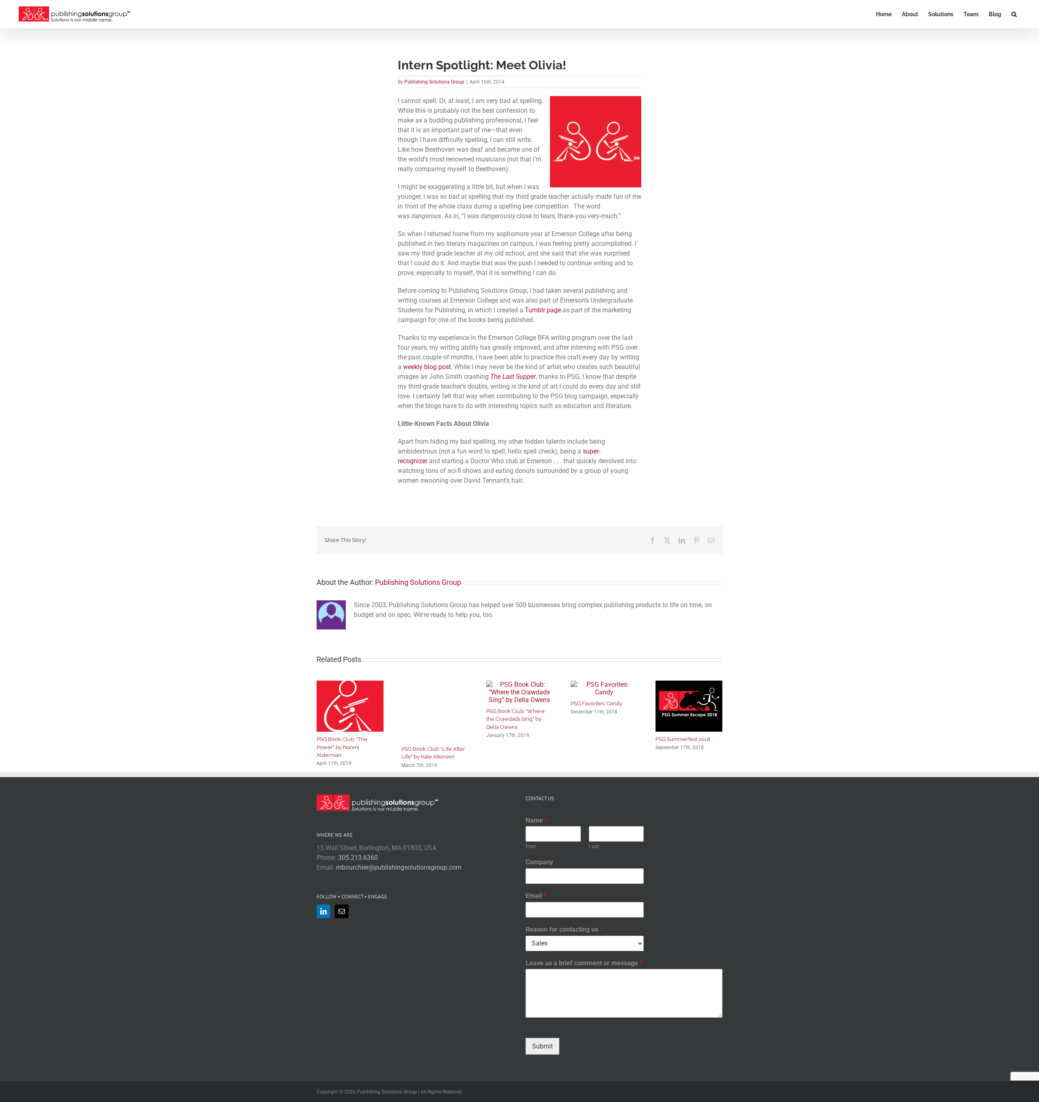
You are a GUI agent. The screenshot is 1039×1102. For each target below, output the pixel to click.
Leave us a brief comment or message (584, 963)
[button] (1014, 14)
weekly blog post (427, 367)
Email (536, 896)
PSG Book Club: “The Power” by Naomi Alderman (342, 747)
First (531, 846)
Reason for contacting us (564, 929)
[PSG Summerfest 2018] (688, 684)
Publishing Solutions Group (434, 82)
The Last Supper (513, 376)
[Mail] (342, 911)
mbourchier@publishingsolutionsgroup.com (398, 867)
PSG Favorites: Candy (596, 703)
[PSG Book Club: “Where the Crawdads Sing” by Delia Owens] (519, 684)
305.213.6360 (358, 857)
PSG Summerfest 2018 (682, 739)
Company (539, 862)
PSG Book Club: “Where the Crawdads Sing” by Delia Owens (515, 719)
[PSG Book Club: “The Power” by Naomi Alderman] (350, 684)
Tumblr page (543, 310)
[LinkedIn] (323, 911)
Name (537, 820)
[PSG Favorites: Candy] (604, 684)
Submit (542, 1046)
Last (594, 846)
